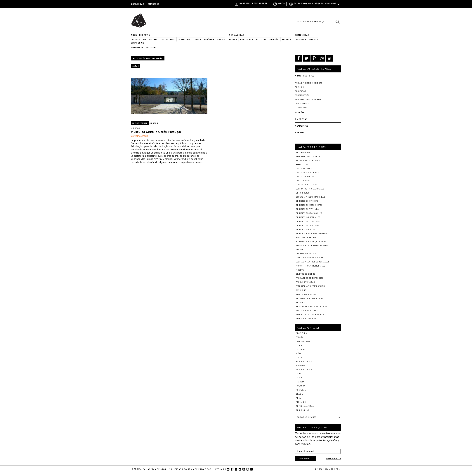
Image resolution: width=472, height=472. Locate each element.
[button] (337, 21)
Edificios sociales (305, 229)
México (299, 353)
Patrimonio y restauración (310, 286)
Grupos (313, 39)
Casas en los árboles (307, 172)
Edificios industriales (308, 217)
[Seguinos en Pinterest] (314, 58)
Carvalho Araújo (139, 135)
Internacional (304, 341)
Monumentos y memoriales (310, 266)
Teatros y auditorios (307, 310)
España (299, 337)
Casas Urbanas (304, 181)
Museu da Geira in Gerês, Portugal (156, 132)
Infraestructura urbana (309, 258)
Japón (299, 378)
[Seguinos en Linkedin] (329, 58)
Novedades (137, 47)
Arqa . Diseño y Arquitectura (139, 19)
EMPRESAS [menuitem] (154, 4)
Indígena (209, 39)
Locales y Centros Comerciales (312, 262)
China (299, 345)
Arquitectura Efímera (308, 156)
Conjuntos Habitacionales (310, 189)
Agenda (233, 39)
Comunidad (302, 35)
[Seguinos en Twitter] (306, 58)
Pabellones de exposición (310, 278)
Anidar (221, 39)
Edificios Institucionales (309, 221)
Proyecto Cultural (306, 294)
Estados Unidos (304, 361)
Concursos (246, 39)
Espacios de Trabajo (306, 237)
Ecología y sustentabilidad (310, 197)
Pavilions (301, 290)
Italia (299, 357)
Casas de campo (304, 168)
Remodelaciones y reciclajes (311, 306)
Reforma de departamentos (310, 298)
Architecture (139, 123)
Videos (197, 39)
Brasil (299, 394)
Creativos (300, 39)
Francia (300, 382)
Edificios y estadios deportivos (312, 233)
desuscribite (333, 458)
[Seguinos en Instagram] (321, 58)
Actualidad (237, 35)
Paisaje (153, 39)
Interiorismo (138, 39)
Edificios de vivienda (307, 209)
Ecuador (300, 365)
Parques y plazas (305, 282)
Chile (299, 373)
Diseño (299, 112)
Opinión (274, 39)
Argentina (301, 333)
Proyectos (300, 91)
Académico (302, 125)
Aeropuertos (303, 152)
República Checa (305, 406)
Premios (286, 39)
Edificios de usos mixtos (309, 205)
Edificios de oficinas (307, 201)
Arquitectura (140, 35)
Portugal (301, 390)
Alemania (301, 402)
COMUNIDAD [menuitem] (137, 4)
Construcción (302, 95)
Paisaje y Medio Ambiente (308, 83)
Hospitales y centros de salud (312, 245)
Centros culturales (306, 185)
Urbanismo (184, 39)
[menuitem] (314, 5)
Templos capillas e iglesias (311, 314)
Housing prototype (306, 253)
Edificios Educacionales (309, 213)
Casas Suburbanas (306, 176)
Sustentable (167, 39)
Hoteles (300, 249)
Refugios (300, 302)
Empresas (137, 43)
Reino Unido (302, 410)
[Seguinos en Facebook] (298, 58)
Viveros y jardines (306, 318)
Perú (298, 398)
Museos (154, 123)
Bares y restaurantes (308, 160)
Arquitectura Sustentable (309, 99)
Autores (137, 58)
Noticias (261, 39)
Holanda (300, 386)
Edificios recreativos (307, 225)
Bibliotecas (302, 164)
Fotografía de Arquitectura (311, 241)
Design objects (304, 193)
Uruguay (300, 349)
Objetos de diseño (305, 274)
